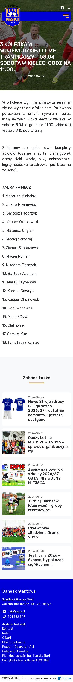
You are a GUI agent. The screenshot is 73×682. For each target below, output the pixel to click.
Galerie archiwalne (15, 651)
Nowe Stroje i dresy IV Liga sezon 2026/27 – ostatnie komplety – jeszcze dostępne (46, 410)
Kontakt (7, 628)
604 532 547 (16, 616)
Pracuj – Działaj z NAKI (18, 646)
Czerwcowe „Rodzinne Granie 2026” (44, 532)
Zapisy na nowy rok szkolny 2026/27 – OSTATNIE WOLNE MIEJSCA (45, 476)
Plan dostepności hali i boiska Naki (26, 655)
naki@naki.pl (16, 611)
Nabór (6, 633)
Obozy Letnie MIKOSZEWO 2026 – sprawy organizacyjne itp (48, 444)
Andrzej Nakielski (14, 624)
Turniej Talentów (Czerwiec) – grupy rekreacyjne (45, 505)
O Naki (6, 637)
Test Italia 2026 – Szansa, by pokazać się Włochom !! (45, 560)
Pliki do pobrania (13, 642)
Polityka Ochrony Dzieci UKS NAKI (25, 660)
